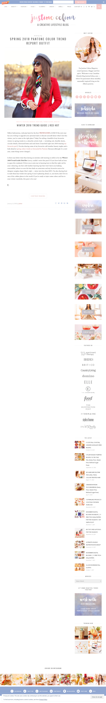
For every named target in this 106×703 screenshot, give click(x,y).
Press (69, 6)
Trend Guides (48, 122)
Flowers (42, 6)
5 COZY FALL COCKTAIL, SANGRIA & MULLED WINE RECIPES (94, 445)
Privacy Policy (43, 699)
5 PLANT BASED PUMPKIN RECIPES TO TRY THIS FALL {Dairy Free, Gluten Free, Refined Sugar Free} (94, 460)
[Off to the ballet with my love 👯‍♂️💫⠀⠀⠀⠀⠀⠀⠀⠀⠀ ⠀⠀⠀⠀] (77, 679)
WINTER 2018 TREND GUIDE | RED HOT (38, 125)
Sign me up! (80, 2)
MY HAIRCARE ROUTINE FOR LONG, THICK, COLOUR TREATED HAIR (93, 474)
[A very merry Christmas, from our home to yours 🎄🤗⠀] (41, 679)
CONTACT (77, 6)
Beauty (13, 6)
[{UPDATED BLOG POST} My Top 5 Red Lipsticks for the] (100, 679)
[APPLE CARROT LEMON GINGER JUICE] (95, 633)
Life (5, 6)
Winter (57, 122)
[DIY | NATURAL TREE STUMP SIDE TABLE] (81, 633)
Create (51, 6)
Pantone (39, 122)
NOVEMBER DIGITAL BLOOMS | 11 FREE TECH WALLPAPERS (93, 555)
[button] (53, 2)
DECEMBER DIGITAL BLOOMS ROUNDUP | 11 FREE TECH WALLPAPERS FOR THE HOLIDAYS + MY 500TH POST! (93, 517)
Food (33, 6)
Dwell (61, 6)
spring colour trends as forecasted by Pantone (32, 149)
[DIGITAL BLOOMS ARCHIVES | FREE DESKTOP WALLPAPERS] (95, 647)
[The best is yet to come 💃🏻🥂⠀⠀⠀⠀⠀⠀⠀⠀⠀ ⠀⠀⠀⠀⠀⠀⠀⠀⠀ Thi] (6, 679)
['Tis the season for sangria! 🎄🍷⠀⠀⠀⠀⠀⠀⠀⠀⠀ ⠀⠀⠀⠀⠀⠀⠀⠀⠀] (88, 679)
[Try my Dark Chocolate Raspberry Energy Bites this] (65, 679)
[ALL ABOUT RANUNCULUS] (81, 647)
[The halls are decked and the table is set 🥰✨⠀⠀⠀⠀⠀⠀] (53, 679)
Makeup (32, 122)
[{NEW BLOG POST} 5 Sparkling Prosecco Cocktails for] (18, 679)
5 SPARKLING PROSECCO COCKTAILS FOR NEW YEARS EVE (93, 502)
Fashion (23, 6)
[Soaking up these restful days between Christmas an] (29, 679)
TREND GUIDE (44, 133)
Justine (20, 204)
